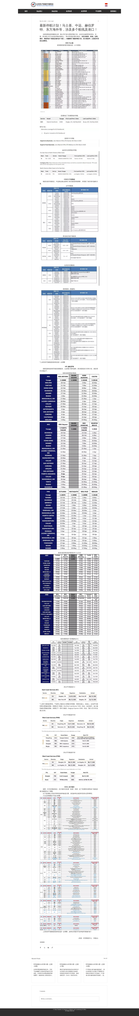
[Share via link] (52, 947)
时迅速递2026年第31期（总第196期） (95, 965)
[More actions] (98, 21)
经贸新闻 (42, 942)
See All (105, 958)
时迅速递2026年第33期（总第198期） (43, 965)
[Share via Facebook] (40, 947)
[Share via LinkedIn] (48, 947)
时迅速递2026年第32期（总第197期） (69, 965)
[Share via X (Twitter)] (44, 947)
